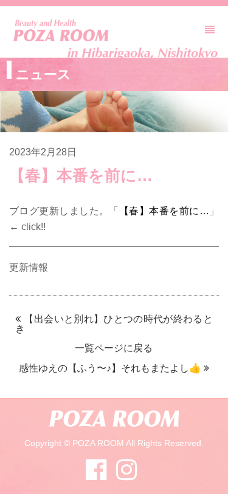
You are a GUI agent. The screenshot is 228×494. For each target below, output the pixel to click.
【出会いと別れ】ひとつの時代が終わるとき (113, 324)
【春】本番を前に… (164, 211)
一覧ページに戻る (114, 348)
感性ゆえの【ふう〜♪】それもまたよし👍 (110, 368)
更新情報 (28, 267)
